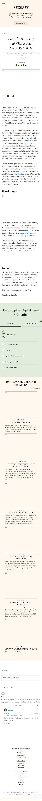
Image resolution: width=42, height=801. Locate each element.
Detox (26, 53)
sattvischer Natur (27, 233)
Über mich (21, 782)
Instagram (21, 767)
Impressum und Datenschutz (16, 794)
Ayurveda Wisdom (21, 776)
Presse (21, 784)
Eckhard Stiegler (17, 715)
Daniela (6, 713)
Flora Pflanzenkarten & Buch (21, 649)
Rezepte (21, 774)
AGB (26, 794)
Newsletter (21, 763)
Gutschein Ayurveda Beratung (21, 604)
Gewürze (21, 55)
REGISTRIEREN (21, 23)
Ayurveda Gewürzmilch (21, 512)
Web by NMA (35, 792)
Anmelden (4, 670)
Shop (21, 780)
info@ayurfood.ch (21, 755)
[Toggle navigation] (3, 2)
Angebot (21, 778)
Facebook (21, 765)
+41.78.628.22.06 (21, 757)
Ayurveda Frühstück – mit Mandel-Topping (21, 465)
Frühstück (34, 53)
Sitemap (31, 794)
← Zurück (5, 34)
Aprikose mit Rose (21, 422)
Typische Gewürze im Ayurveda (21, 557)
